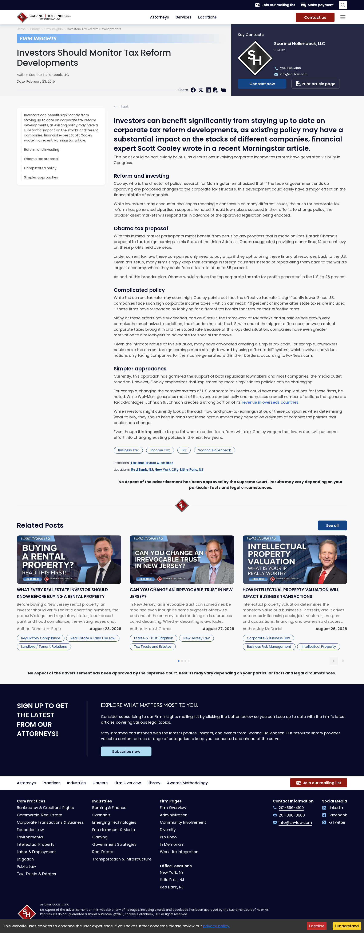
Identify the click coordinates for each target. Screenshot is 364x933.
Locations (207, 17)
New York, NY (171, 872)
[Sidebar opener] (343, 17)
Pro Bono (168, 837)
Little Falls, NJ (191, 469)
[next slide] (343, 661)
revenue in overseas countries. (270, 402)
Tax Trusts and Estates (152, 646)
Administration (173, 815)
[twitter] (200, 90)
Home (21, 29)
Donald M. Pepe (46, 628)
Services (183, 17)
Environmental (30, 837)
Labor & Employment (36, 851)
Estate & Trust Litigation (153, 638)
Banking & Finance (109, 807)
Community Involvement (183, 822)
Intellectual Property (318, 646)
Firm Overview (127, 782)
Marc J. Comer (158, 628)
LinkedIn (335, 807)
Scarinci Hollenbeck (214, 450)
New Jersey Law (196, 638)
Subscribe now (126, 751)
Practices (51, 782)
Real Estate (102, 851)
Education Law (30, 829)
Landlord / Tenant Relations (44, 646)
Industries (76, 782)
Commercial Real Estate (39, 815)
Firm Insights (53, 29)
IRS (184, 450)
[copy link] (223, 90)
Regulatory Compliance (40, 638)
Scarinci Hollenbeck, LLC (49, 74)
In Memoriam (172, 844)
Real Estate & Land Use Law (92, 638)
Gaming (99, 837)
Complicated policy (40, 168)
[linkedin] (208, 90)
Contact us (315, 17)
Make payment (321, 5)
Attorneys (159, 17)
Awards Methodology (187, 782)
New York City (167, 469)
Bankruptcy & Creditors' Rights (45, 807)
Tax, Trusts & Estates (36, 873)
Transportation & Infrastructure (121, 859)
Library (35, 29)
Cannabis (101, 815)
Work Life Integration (179, 851)
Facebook (337, 815)
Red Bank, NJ (142, 469)
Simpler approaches (41, 177)
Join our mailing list (278, 5)
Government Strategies (114, 844)
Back (124, 106)
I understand (347, 926)
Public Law (26, 866)
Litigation (25, 859)
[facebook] (193, 90)
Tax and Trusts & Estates (151, 462)
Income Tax (160, 450)
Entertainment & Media (113, 829)
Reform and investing (41, 149)
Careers (100, 782)
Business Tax (128, 450)
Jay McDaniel (269, 628)
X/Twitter (337, 822)
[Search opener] (343, 5)
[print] (215, 90)
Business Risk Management (269, 646)
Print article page (318, 83)
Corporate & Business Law (268, 638)
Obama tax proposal (41, 158)
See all (332, 525)
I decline (316, 926)
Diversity (168, 829)
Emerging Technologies (114, 822)
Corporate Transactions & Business (50, 822)
